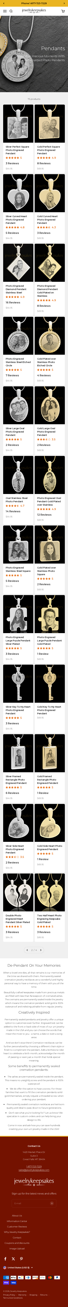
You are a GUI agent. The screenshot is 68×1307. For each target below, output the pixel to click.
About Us (17, 1215)
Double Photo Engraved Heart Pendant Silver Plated (18, 919)
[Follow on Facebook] (5, 1259)
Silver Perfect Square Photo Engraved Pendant (17, 150)
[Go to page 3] (40, 950)
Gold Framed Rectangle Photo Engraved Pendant (47, 780)
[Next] (64, 3)
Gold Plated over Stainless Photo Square (46, 571)
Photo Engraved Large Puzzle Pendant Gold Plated (49, 640)
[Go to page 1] (27, 950)
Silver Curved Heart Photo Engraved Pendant (16, 219)
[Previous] (3, 3)
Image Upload (17, 1248)
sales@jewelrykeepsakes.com (34, 1169)
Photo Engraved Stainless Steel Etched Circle (18, 362)
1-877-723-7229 (33, 1166)
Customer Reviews (17, 1226)
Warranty (22, 1295)
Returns (43, 1295)
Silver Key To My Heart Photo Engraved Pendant (18, 710)
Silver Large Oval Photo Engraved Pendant (15, 432)
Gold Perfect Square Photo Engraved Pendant (48, 150)
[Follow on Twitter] (13, 1259)
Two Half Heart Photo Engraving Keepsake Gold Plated (49, 919)
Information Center (17, 1221)
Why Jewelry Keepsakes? (17, 1232)
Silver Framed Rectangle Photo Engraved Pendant (16, 780)
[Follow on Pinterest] (21, 1259)
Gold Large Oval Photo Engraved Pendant (46, 432)
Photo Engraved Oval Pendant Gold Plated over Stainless (49, 501)
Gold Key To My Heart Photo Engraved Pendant (49, 710)
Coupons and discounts (17, 1243)
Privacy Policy (9, 1295)
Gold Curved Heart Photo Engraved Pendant (47, 219)
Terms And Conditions (13, 1298)
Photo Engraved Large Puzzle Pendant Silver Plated (18, 640)
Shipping (33, 1295)
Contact (17, 1237)
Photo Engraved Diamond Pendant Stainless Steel (16, 289)
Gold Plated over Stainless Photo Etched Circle (46, 362)
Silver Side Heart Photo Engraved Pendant (15, 849)
